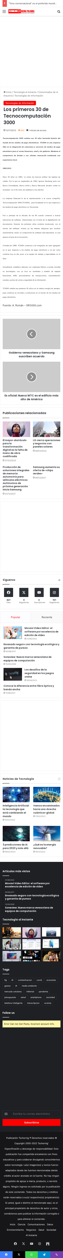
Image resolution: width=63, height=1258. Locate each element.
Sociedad (51, 1229)
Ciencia (21, 1224)
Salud (41, 1229)
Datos (50, 1224)
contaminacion (25, 980)
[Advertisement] (31, 50)
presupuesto (10, 997)
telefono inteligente (13, 1003)
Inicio (9, 92)
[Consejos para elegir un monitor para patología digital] (12, 944)
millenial (30, 991)
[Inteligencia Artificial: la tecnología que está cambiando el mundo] (16, 794)
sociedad (50, 997)
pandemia (43, 991)
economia (51, 980)
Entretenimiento (15, 1229)
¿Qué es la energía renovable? (44, 846)
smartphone (35, 997)
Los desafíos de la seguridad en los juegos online (39, 673)
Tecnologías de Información (28, 95)
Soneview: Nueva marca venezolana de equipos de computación (28, 658)
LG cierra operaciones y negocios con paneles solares (46, 443)
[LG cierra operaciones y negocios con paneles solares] (46, 429)
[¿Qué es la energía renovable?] (46, 833)
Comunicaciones (36, 1224)
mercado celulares (13, 991)
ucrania (47, 1003)
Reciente (47, 617)
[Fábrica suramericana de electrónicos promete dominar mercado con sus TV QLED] (12, 956)
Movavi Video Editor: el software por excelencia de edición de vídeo (41, 631)
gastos (7, 986)
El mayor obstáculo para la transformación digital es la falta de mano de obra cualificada (15, 448)
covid (39, 980)
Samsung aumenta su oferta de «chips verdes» (46, 470)
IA (16, 986)
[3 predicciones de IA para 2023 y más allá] (16, 833)
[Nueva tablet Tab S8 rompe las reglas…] (51, 956)
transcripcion (33, 1003)
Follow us (9, 1013)
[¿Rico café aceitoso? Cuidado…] (12, 932)
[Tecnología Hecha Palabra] (21, 11)
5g (5, 980)
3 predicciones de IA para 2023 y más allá (15, 846)
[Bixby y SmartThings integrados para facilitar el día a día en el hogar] (31, 944)
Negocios (31, 1229)
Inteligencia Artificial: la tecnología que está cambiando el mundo (16, 811)
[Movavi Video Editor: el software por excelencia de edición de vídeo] (13, 632)
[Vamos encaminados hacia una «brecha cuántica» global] (46, 794)
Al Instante (31, 1235)
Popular (15, 617)
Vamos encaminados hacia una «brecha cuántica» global (46, 809)
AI (12, 980)
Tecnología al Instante (24, 92)
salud (23, 997)
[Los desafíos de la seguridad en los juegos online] (13, 674)
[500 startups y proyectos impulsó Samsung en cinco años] (31, 956)
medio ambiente (29, 986)
